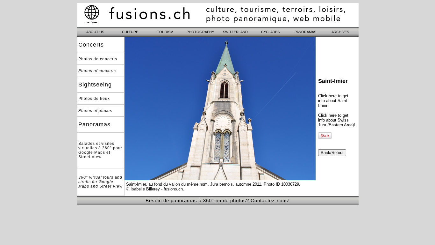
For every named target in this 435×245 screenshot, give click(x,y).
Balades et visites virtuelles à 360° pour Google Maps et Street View (100, 150)
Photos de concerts (97, 59)
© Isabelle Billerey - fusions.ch (154, 189)
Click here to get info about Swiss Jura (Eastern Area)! (336, 120)
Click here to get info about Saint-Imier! (333, 100)
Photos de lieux (94, 98)
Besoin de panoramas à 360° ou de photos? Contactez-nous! (218, 200)
